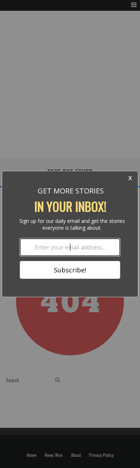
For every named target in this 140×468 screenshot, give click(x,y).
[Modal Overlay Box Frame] (70, 234)
